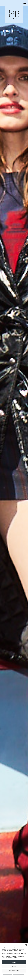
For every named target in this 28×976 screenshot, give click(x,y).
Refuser (14, 966)
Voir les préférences (14, 970)
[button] (25, 945)
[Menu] (24, 3)
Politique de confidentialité (18, 974)
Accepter (14, 962)
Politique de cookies (7, 974)
